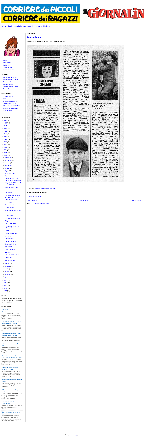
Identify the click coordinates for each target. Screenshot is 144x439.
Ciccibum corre (9, 238)
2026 (5, 120)
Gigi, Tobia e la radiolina (12, 195)
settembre (8, 165)
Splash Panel (7, 89)
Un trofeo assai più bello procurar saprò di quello (13, 179)
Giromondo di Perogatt (10, 77)
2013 (5, 155)
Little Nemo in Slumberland (11, 106)
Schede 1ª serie (8, 96)
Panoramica (7, 62)
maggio (7, 266)
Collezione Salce (8, 110)
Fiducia (7, 230)
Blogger (75, 435)
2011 (5, 283)
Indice (5, 60)
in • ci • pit (6, 113)
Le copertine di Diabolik (10, 79)
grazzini (43, 188)
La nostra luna (9, 207)
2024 (5, 125)
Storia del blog (7, 67)
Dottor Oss (8, 257)
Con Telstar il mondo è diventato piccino (12, 198)
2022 (5, 131)
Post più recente (32, 200)
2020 (5, 136)
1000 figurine (7, 99)
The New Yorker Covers (10, 86)
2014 (5, 152)
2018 (5, 142)
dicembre (8, 157)
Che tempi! (8, 192)
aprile (7, 269)
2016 (5, 147)
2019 (5, 139)
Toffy (6, 221)
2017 (5, 144)
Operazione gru (10, 260)
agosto (7, 168)
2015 (5, 150)
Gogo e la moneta (10, 223)
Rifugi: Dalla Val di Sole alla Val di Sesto (13, 183)
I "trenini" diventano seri (12, 218)
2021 (5, 133)
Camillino (8, 252)
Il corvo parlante (8, 84)
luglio (7, 171)
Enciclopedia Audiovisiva (10, 101)
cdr (39, 188)
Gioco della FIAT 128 (11, 187)
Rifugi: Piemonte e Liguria (13, 210)
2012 (5, 280)
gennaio (8, 277)
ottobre (7, 163)
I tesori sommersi (10, 241)
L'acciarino (8, 190)
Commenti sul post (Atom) (41, 203)
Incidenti (7, 213)
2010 (5, 285)
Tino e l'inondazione (11, 233)
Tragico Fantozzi (35, 37)
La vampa (8, 236)
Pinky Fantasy (9, 202)
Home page (84, 200)
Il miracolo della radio (11, 205)
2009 (5, 288)
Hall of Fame (7, 65)
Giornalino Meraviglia (9, 103)
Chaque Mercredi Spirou (10, 108)
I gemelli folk (9, 215)
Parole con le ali (8, 82)
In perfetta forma (10, 173)
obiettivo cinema (50, 188)
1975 (36, 188)
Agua (6, 176)
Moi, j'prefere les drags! (12, 254)
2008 (5, 291)
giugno (7, 263)
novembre (8, 160)
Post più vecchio (136, 200)
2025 (5, 123)
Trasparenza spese (9, 70)
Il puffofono (8, 246)
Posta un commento (35, 196)
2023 (5, 128)
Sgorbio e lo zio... (10, 244)
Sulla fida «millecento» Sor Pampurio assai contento (13, 227)
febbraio (8, 274)
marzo (7, 271)
